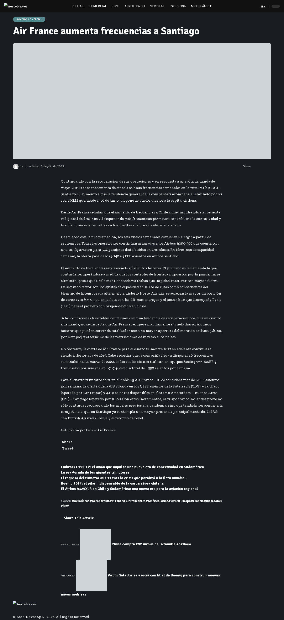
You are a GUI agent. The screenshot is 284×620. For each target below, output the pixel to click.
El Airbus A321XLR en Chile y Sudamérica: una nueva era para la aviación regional (129, 488)
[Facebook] (14, 610)
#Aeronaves (98, 501)
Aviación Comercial (29, 19)
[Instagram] (23, 610)
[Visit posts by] (16, 166)
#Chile (173, 501)
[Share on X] (261, 166)
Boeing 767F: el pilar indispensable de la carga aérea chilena (112, 483)
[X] (17, 610)
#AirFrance (115, 501)
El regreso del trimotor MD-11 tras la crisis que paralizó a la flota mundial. (124, 478)
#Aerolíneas (80, 501)
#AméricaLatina (156, 501)
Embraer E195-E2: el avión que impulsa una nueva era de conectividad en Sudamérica (132, 467)
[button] (255, 6)
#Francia (197, 501)
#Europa (184, 501)
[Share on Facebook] (255, 166)
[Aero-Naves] (15, 6)
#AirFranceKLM (134, 501)
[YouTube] (20, 610)
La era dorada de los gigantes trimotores (95, 472)
